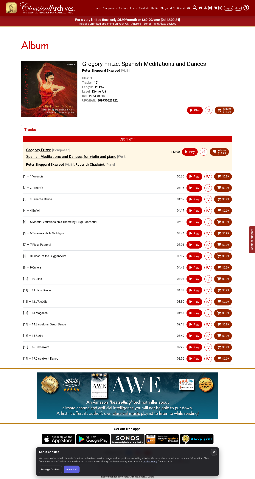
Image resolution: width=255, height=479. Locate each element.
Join (238, 8)
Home (97, 8)
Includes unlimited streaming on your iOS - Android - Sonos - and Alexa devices (127, 23)
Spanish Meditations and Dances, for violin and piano (71, 156)
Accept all (71, 469)
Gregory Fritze (38, 150)
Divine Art (99, 91)
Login (228, 8)
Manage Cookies (50, 469)
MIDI (172, 8)
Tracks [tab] (30, 129)
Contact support (252, 239)
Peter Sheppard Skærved (101, 70)
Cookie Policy (150, 461)
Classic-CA (184, 8)
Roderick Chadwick (90, 164)
